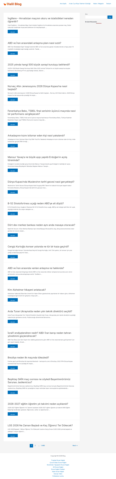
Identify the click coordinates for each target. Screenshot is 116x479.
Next (75, 445)
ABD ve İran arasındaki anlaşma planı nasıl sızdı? (34, 43)
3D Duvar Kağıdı (58, 467)
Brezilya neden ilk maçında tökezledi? (28, 357)
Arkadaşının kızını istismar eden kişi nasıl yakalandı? (36, 135)
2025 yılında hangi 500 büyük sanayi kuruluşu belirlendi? (39, 64)
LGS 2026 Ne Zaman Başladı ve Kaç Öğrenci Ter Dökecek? (40, 425)
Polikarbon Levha (58, 476)
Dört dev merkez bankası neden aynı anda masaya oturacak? (41, 225)
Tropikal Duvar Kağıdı (58, 460)
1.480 (42, 445)
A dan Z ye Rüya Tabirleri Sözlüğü (80, 3)
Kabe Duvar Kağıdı (58, 471)
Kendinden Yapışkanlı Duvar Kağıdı (58, 465)
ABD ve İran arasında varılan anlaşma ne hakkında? (36, 268)
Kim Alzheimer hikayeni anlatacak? (27, 289)
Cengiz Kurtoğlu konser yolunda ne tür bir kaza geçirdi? (38, 246)
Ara (86, 14)
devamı (12, 32)
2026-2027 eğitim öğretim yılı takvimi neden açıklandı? (38, 403)
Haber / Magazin (98, 3)
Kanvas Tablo (58, 474)
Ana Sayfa (63, 3)
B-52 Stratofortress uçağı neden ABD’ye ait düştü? (36, 203)
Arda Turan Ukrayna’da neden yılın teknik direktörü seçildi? (40, 311)
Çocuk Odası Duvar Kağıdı (58, 462)
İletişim (108, 3)
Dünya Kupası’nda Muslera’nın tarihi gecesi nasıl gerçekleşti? (41, 181)
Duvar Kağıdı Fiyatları (58, 469)
